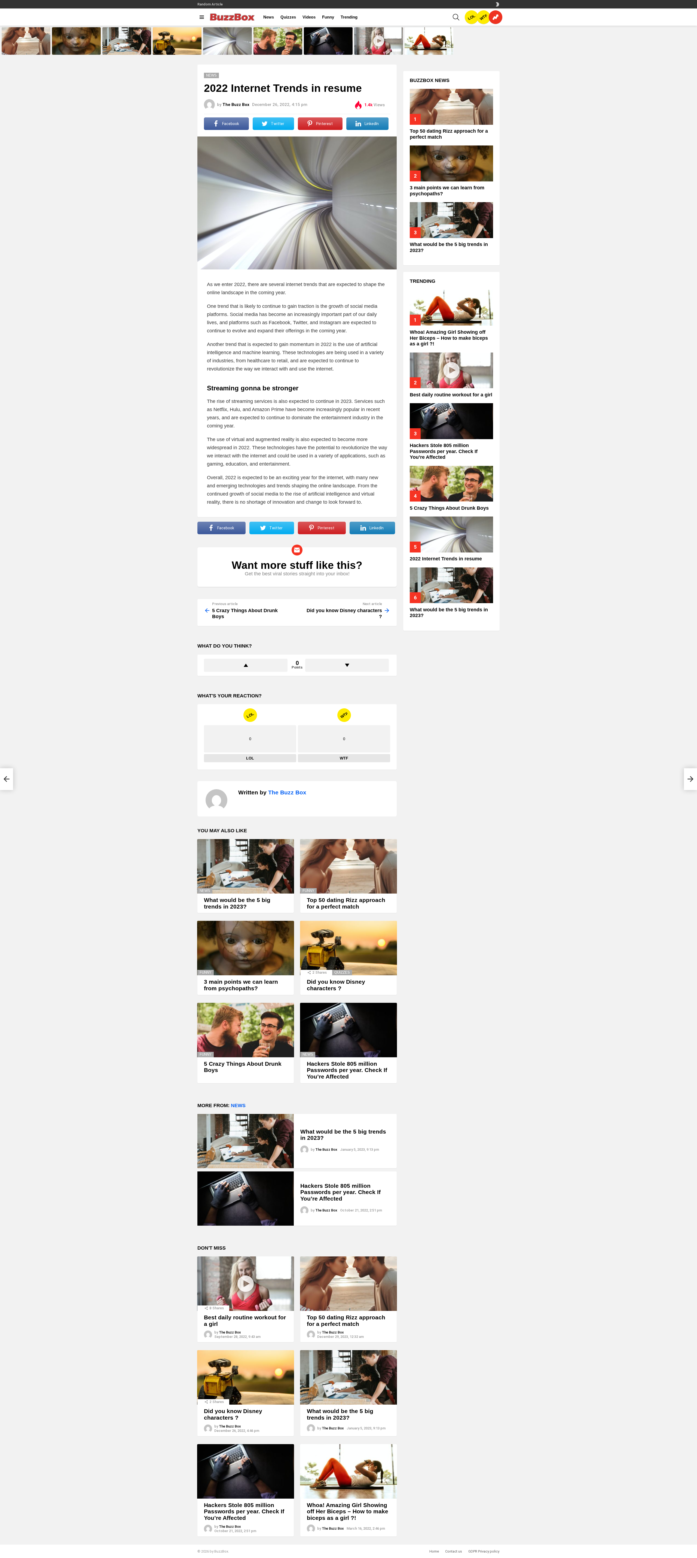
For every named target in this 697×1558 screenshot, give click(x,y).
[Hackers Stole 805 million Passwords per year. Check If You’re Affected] (328, 41)
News (268, 17)
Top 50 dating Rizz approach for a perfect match (25, 48)
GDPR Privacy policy (483, 1551)
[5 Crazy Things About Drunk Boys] (277, 41)
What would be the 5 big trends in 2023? (125, 48)
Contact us (453, 1551)
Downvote (347, 665)
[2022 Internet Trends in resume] (227, 41)
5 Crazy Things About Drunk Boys (275, 48)
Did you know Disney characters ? (177, 48)
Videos (309, 17)
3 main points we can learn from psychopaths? (76, 48)
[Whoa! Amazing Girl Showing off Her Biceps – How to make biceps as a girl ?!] (429, 41)
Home (434, 1551)
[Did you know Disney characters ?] (177, 41)
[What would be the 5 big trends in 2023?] (126, 41)
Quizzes (288, 17)
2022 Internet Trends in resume (226, 50)
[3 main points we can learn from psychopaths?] (76, 41)
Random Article (210, 4)
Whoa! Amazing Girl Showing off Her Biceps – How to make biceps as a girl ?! (428, 47)
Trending (349, 17)
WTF (483, 17)
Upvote (246, 665)
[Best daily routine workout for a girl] (378, 41)
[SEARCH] (456, 17)
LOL (471, 17)
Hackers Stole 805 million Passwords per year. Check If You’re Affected (326, 47)
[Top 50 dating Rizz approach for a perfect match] (26, 41)
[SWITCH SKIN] (497, 4)
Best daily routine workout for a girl (377, 48)
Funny (328, 17)
